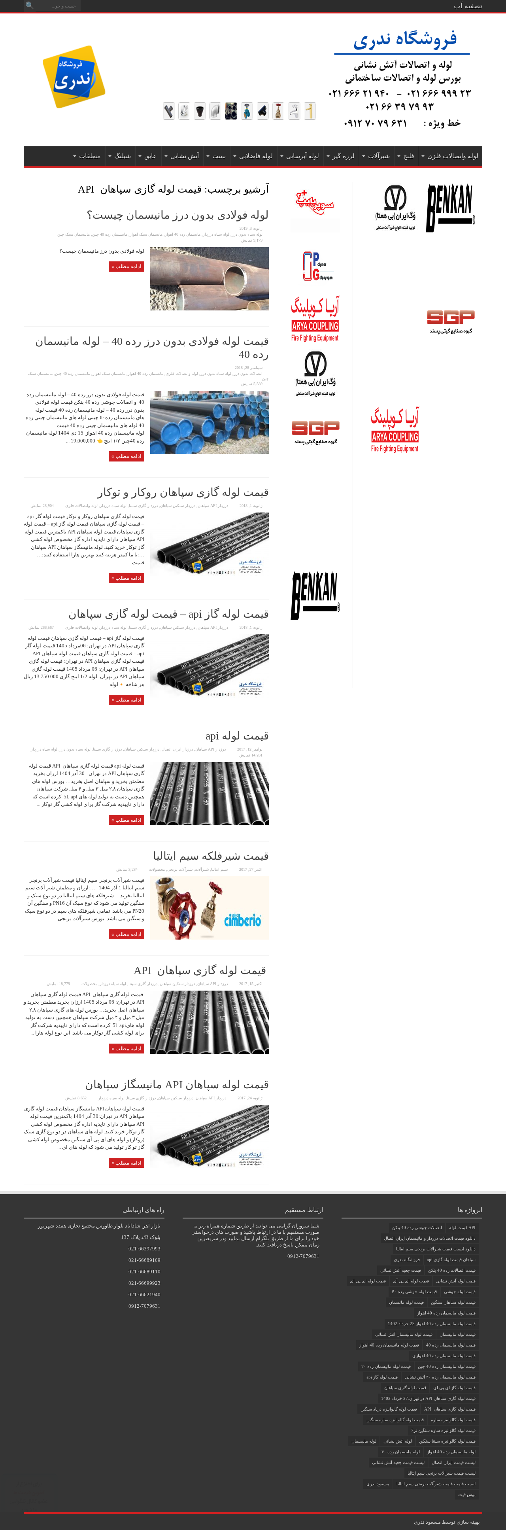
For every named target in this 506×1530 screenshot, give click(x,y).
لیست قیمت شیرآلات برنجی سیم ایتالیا (442, 1473)
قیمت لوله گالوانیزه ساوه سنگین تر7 (443, 1430)
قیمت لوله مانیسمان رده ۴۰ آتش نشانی (440, 1377)
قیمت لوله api (237, 736)
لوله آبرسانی (302, 156)
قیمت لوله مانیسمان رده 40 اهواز (389, 1345)
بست (219, 156)
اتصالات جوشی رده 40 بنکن (417, 1227)
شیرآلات (379, 156)
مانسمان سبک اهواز (146, 234)
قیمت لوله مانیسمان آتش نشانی (403, 1334)
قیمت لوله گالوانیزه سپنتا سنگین (447, 1441)
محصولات (157, 869)
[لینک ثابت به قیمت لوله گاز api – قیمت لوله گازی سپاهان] (209, 696)
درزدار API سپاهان (213, 505)
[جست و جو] (30, 6)
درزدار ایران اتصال (177, 749)
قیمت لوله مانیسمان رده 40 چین (447, 1366)
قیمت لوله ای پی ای (368, 1280)
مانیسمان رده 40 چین (109, 234)
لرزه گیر (343, 156)
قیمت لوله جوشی (460, 1291)
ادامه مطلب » (126, 266)
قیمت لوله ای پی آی (411, 1280)
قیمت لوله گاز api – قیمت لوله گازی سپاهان (168, 614)
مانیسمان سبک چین (73, 234)
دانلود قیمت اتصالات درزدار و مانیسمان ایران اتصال (430, 1238)
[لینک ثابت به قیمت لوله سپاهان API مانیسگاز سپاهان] (209, 1166)
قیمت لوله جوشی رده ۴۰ (414, 1291)
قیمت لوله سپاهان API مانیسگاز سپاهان (177, 1084)
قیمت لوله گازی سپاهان (405, 1387)
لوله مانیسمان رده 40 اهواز (451, 1451)
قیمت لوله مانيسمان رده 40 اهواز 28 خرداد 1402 (432, 1323)
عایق (150, 156)
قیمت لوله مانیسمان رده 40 (451, 1345)
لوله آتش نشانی (397, 1441)
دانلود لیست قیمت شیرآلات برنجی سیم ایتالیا (436, 1248)
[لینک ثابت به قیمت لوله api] (209, 823)
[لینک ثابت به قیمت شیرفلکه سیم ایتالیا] (209, 938)
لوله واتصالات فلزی (452, 156)
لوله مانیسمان (363, 1441)
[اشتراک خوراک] (27, 188)
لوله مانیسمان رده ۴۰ (400, 1451)
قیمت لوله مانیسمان (458, 1334)
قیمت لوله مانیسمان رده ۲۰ (386, 1366)
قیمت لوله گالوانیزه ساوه (453, 1419)
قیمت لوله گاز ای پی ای (454, 1387)
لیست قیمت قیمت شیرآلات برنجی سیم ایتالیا (436, 1483)
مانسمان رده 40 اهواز (182, 234)
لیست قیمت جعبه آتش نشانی (398, 1462)
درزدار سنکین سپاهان (177, 505)
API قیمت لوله (462, 1227)
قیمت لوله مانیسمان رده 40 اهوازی (444, 1355)
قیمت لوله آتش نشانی (456, 1280)
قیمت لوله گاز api (382, 1377)
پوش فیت (467, 1494)
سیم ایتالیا (219, 869)
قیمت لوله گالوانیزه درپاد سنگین (389, 1409)
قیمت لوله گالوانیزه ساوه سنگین (395, 1419)
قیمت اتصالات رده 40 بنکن (452, 1270)
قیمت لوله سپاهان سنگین (453, 1302)
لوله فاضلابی (256, 156)
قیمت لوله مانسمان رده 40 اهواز (446, 1313)
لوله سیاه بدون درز (247, 234)
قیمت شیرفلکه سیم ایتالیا (211, 856)
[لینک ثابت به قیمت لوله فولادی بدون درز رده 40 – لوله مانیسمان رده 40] (209, 452)
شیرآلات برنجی (180, 869)
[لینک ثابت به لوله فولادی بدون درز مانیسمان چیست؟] (209, 309)
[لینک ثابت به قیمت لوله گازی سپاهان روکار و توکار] (209, 574)
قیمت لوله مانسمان (406, 1302)
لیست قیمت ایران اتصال (454, 1462)
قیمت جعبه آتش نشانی (400, 1270)
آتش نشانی (184, 156)
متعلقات (90, 156)
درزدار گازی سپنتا (143, 505)
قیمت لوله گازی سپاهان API (201, 970)
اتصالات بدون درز (248, 373)
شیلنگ (122, 156)
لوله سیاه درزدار (216, 234)
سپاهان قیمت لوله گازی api (451, 1259)
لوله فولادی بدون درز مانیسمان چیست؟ (178, 215)
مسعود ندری (377, 1483)
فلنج (408, 156)
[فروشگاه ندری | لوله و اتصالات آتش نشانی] (253, 126)
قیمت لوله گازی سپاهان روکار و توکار (183, 492)
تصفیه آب (468, 6)
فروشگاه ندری (407, 1259)
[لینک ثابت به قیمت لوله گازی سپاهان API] (209, 1052)
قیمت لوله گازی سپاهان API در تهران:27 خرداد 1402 (428, 1398)
